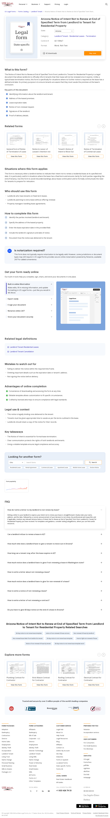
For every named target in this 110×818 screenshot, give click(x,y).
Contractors (6, 735)
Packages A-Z (6, 772)
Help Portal (60, 735)
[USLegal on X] (30, 791)
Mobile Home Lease (79, 467)
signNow (87, 768)
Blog (58, 742)
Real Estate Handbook (64, 779)
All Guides (59, 782)
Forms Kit (59, 769)
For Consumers (89, 743)
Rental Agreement (31, 467)
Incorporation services (91, 732)
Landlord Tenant (7, 754)
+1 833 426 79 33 (63, 790)
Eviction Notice (94, 467)
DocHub (86, 774)
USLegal (86, 759)
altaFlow (86, 771)
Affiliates (59, 745)
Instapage (87, 777)
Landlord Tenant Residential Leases (24, 347)
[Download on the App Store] (84, 806)
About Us (59, 732)
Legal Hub (59, 729)
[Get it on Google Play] (100, 806)
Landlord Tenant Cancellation (22, 351)
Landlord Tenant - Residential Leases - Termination (75, 36)
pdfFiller (86, 765)
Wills (30, 772)
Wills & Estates (7, 769)
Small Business (7, 766)
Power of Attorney (35, 763)
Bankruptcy (6, 732)
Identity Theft (6, 748)
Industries (59, 757)
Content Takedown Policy (100, 813)
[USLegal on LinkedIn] (42, 791)
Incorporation (6, 751)
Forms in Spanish (62, 760)
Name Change (7, 760)
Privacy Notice (87, 813)
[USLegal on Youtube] (48, 791)
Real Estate (33, 766)
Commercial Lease (47, 467)
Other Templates (35, 781)
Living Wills (33, 757)
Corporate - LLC (34, 739)
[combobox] (54, 462)
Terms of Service (76, 813)
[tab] (29, 288)
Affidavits (32, 729)
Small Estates (33, 769)
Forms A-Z (32, 778)
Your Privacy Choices (62, 813)
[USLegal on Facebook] (36, 791)
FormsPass (87, 762)
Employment (6, 745)
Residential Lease (15, 467)
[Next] (103, 126)
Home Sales (6, 742)
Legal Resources (62, 739)
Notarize (87, 729)
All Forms (32, 775)
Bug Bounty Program (102, 815)
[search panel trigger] (106, 4)
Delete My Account (63, 751)
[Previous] (99, 126)
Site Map (59, 754)
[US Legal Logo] (8, 788)
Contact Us (60, 748)
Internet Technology (36, 751)
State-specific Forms (63, 766)
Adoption (5, 729)
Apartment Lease (63, 467)
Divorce (4, 739)
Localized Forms (62, 763)
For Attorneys (88, 749)
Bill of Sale (32, 735)
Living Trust (6, 757)
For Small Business (90, 746)
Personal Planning (8, 763)
